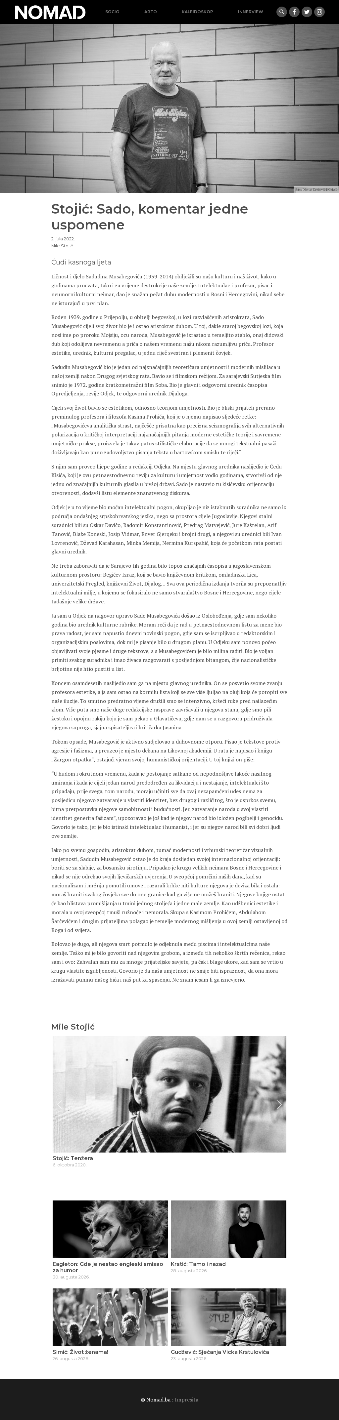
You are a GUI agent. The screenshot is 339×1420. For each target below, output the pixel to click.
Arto (150, 11)
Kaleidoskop (197, 11)
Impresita (186, 1399)
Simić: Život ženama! (80, 1352)
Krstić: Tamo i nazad (198, 1264)
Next (279, 1104)
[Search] (281, 12)
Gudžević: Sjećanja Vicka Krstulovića (220, 1352)
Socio (112, 11)
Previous (59, 1104)
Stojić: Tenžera (73, 1158)
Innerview (250, 11)
